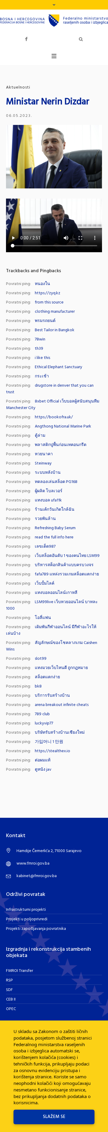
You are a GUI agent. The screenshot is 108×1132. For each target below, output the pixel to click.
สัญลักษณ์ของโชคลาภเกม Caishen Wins (51, 646)
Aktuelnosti (18, 87)
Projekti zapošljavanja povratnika (36, 928)
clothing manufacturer (55, 311)
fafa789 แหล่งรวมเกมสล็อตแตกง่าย (67, 574)
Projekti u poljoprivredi (26, 919)
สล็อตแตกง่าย (47, 677)
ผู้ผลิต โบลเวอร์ (48, 491)
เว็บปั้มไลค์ (44, 583)
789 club (42, 714)
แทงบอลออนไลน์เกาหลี (56, 592)
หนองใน (42, 284)
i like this (42, 357)
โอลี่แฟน (43, 617)
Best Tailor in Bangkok (54, 330)
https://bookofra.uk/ (54, 417)
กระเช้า (42, 376)
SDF (9, 990)
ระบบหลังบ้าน (48, 472)
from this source (49, 302)
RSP (9, 980)
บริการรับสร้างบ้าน (52, 695)
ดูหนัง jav (43, 769)
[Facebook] (26, 39)
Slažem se (54, 1116)
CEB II (11, 999)
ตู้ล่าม (40, 435)
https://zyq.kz (47, 293)
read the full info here (54, 537)
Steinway (43, 463)
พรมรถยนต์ (45, 321)
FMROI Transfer (19, 970)
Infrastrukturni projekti (26, 909)
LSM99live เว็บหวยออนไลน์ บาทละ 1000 (52, 605)
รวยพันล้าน (45, 518)
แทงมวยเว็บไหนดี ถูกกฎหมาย (61, 668)
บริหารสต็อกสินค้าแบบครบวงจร (64, 565)
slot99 (40, 658)
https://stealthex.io (52, 751)
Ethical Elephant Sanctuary (58, 367)
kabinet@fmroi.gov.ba (36, 876)
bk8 (38, 686)
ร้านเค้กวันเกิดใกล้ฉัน (54, 509)
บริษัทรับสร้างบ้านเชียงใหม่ (60, 732)
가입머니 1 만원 (49, 741)
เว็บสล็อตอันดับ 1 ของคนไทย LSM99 (67, 555)
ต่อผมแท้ (42, 760)
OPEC (11, 1009)
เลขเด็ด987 (45, 546)
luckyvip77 (44, 723)
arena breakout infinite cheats (61, 705)
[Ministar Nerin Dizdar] (54, 156)
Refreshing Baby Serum (55, 528)
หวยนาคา (44, 454)
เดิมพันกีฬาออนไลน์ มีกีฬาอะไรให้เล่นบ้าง (51, 630)
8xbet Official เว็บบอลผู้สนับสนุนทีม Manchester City (52, 404)
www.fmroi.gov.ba (33, 863)
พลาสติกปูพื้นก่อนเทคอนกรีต (60, 445)
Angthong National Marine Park (63, 426)
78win (40, 339)
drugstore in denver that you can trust (50, 389)
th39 (39, 348)
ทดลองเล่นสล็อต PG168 (56, 481)
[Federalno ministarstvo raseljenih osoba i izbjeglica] (54, 21)
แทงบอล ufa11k (48, 500)
